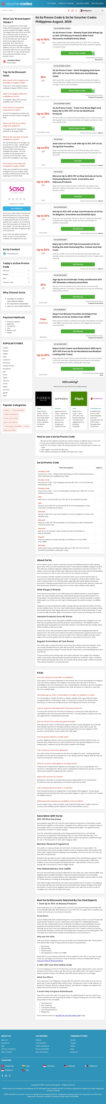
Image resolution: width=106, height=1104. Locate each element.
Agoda (5, 393)
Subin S (100, 133)
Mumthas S (99, 60)
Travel (26, 426)
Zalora (5, 378)
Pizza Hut (6, 390)
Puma (5, 375)
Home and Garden (11, 418)
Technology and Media (12, 426)
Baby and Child (9, 430)
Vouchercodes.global (52, 1085)
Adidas (5, 354)
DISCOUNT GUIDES (82, 3)
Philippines (87, 11)
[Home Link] (16, 4)
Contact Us (5, 1043)
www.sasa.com (12, 253)
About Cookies (6, 1052)
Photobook (7, 369)
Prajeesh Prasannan (95, 97)
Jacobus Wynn (13, 60)
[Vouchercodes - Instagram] (72, 11)
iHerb (5, 357)
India (28, 1066)
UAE (27, 1070)
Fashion (7, 410)
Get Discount (78, 229)
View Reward (78, 331)
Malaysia (71, 1066)
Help (2, 1046)
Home (4, 10)
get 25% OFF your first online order (68, 1016)
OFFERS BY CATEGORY (66, 3)
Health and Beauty (11, 414)
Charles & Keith (8, 366)
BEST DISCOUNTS (98, 3)
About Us (4, 1040)
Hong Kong (9, 1066)
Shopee (5, 351)
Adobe (5, 387)
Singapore (9, 1070)
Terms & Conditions (8, 1049)
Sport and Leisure (10, 422)
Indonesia (51, 1066)
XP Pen (5, 384)
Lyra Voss (101, 374)
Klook (5, 396)
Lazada (5, 348)
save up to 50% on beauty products (50, 961)
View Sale (78, 161)
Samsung (6, 363)
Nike (4, 372)
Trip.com (6, 381)
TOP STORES (51, 3)
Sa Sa (11, 10)
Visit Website (17, 209)
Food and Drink (18, 410)
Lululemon (6, 360)
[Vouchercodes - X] (76, 11)
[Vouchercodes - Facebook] (69, 11)
